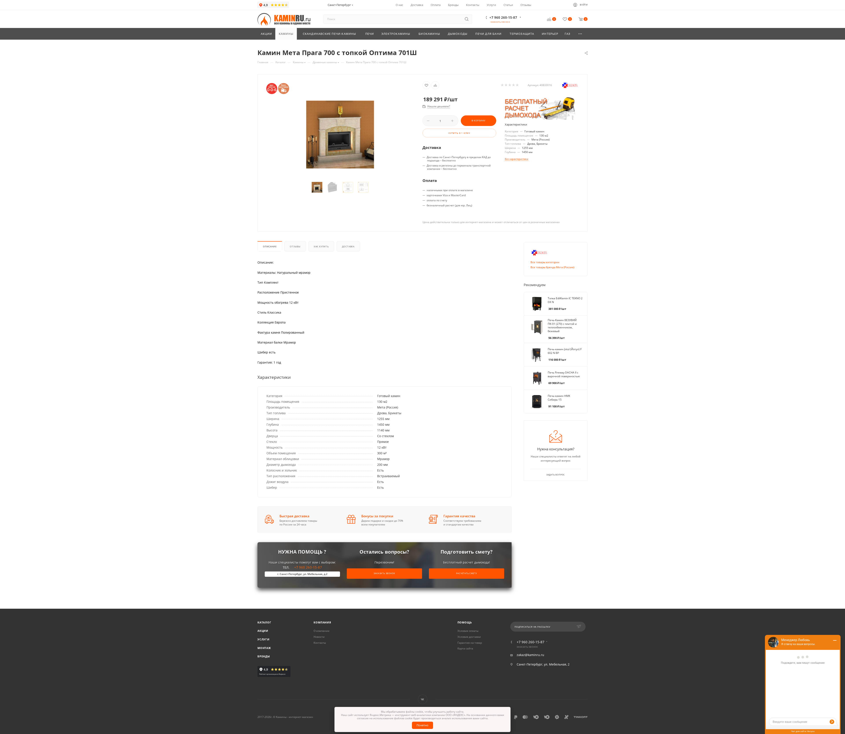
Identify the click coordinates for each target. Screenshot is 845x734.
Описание (270, 246)
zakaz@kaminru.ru (530, 655)
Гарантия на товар (469, 643)
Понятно (422, 725)
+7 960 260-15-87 (503, 17)
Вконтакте (422, 699)
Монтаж (264, 648)
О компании (321, 631)
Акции (262, 631)
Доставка (348, 246)
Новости (319, 637)
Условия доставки (469, 637)
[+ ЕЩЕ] (580, 34)
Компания (322, 622)
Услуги (263, 639)
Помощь (464, 622)
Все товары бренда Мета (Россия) (552, 267)
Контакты (320, 643)
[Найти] (466, 19)
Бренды (263, 656)
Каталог (264, 622)
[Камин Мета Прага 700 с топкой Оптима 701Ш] (340, 134)
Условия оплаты (467, 631)
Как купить (321, 246)
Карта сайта (465, 648)
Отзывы (295, 246)
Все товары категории (545, 262)
